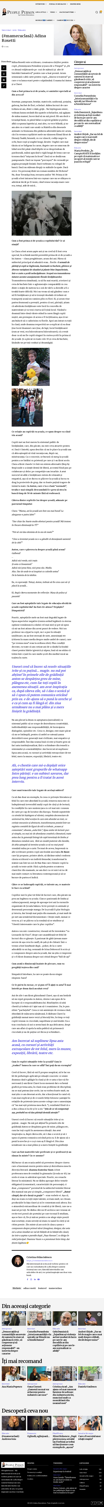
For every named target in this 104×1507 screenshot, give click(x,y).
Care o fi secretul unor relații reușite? (89, 1437)
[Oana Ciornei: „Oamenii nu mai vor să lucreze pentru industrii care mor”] (39, 1373)
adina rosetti (29, 1288)
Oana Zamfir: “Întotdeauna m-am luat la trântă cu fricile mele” (64, 1479)
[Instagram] (31, 1279)
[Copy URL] (3, 85)
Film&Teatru (58, 1433)
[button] (97, 12)
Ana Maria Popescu (12, 1386)
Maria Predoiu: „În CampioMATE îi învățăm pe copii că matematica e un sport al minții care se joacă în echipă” (87, 156)
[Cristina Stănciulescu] (18, 1268)
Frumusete (31, 1433)
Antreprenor (79, 68)
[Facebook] (3, 67)
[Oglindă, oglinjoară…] (39, 1423)
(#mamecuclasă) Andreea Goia (10, 1437)
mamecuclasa (55, 1288)
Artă (14, 30)
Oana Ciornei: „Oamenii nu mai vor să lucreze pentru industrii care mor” (38, 1390)
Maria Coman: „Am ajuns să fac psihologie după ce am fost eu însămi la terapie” (64, 1490)
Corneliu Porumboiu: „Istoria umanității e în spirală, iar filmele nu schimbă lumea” (86, 99)
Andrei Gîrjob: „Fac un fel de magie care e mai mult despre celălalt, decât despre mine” (88, 138)
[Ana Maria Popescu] (14, 1373)
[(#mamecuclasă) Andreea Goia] (14, 1423)
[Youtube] (38, 1279)
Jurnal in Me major (85, 1433)
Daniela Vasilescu (87, 1386)
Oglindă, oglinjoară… (38, 1436)
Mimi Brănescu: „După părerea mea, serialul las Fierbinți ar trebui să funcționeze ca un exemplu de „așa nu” (64, 1442)
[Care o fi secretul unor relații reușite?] (90, 1423)
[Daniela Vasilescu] (90, 1373)
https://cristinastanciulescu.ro (40, 1261)
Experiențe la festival (62, 1471)
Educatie (22, 30)
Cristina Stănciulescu (39, 1257)
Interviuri (6, 30)
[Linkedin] (3, 79)
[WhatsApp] (3, 73)
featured (42, 1288)
